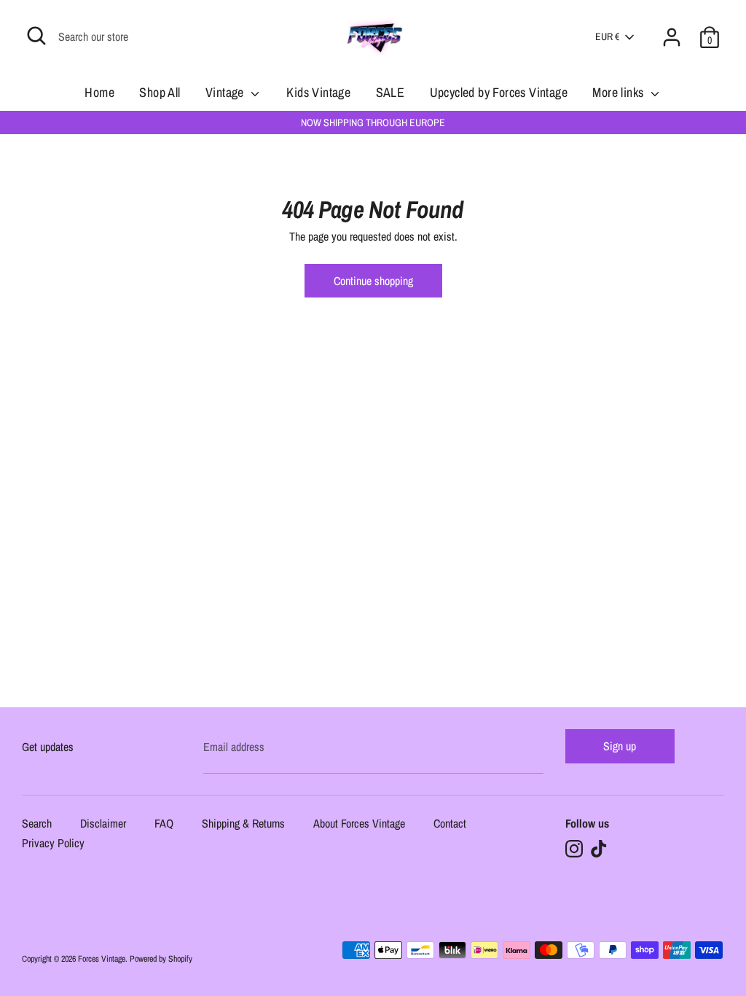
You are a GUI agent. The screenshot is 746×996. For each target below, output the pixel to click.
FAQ (163, 824)
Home (99, 92)
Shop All (159, 92)
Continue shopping (373, 281)
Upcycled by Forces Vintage (499, 92)
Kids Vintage (318, 92)
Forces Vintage (101, 959)
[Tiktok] (599, 848)
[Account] (671, 28)
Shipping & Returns (243, 824)
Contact (449, 824)
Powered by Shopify (161, 959)
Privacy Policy (53, 844)
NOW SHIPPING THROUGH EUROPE (373, 122)
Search (37, 824)
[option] (373, 122)
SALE (390, 92)
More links (619, 92)
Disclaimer (103, 824)
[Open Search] (36, 35)
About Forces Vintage (359, 824)
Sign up (619, 746)
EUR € (607, 36)
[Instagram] (574, 848)
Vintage (226, 92)
